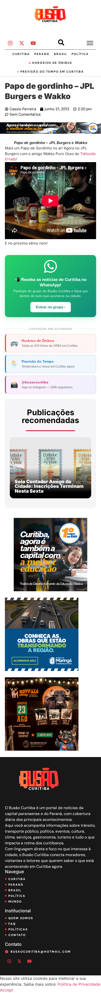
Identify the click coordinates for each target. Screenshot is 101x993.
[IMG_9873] (41, 749)
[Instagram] (10, 43)
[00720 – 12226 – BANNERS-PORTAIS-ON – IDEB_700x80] (50, 132)
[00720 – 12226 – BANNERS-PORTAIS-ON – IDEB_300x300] (50, 589)
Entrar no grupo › (50, 307)
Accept (6, 990)
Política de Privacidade (79, 984)
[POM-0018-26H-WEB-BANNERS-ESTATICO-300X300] (41, 669)
